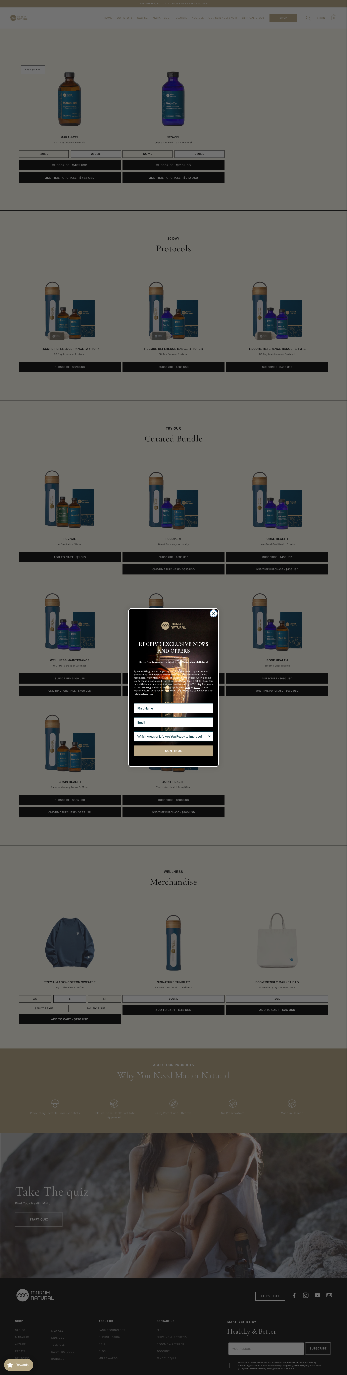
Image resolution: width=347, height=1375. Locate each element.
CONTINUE (173, 751)
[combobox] (172, 736)
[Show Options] (209, 736)
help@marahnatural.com (144, 694)
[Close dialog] (213, 613)
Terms (187, 687)
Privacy (197, 687)
